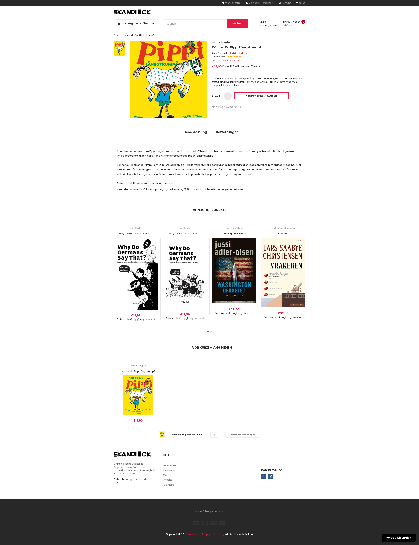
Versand (256, 66)
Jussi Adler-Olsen (234, 228)
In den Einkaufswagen (262, 95)
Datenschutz (170, 470)
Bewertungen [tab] (227, 132)
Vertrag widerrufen (398, 537)
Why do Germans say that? (185, 233)
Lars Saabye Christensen (283, 228)
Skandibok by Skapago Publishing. (206, 534)
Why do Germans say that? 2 (136, 233)
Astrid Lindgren (239, 53)
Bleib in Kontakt (272, 470)
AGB (165, 475)
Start (116, 35)
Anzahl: (216, 96)
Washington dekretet (234, 233)
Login (262, 22)
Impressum (169, 465)
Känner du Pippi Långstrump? (138, 371)
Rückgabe (168, 484)
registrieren (271, 25)
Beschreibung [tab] (195, 132)
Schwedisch (225, 42)
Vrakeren (283, 233)
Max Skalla (135, 228)
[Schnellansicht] (149, 277)
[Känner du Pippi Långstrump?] (162, 434)
